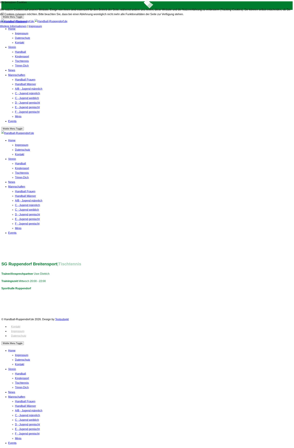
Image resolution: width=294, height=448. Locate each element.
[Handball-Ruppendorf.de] (17, 133)
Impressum (17, 331)
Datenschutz (18, 335)
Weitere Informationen (13, 26)
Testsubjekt (62, 319)
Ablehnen (21, 21)
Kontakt (15, 326)
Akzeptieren (7, 21)
